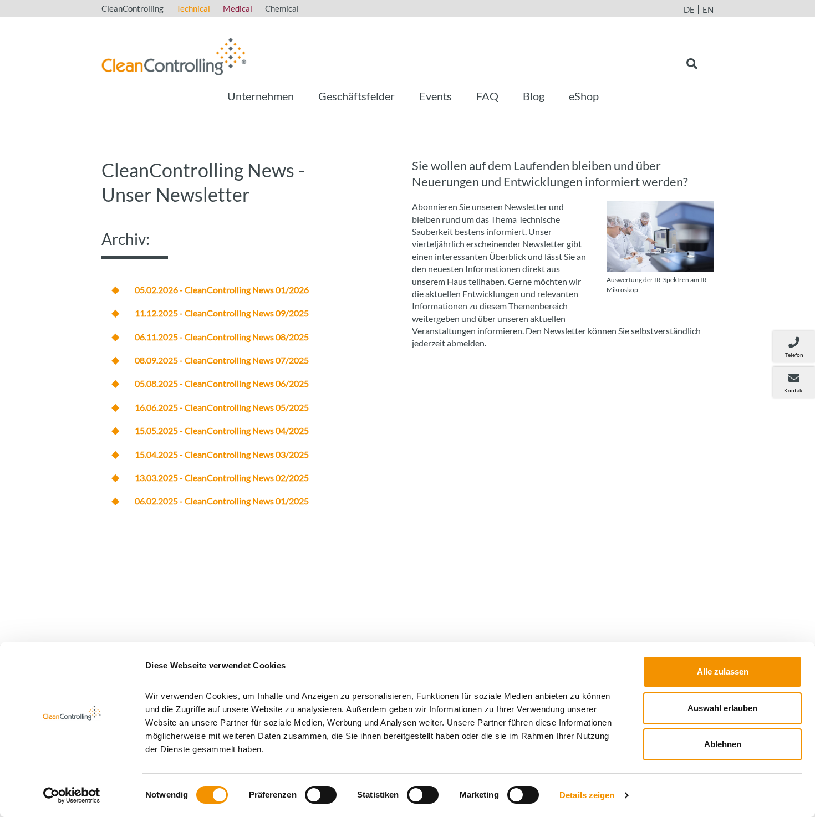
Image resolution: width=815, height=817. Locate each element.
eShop (584, 96)
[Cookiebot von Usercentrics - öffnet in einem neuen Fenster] (71, 795)
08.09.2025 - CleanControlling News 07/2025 (222, 360)
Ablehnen (722, 744)
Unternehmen (260, 96)
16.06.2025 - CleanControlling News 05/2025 (222, 407)
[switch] (321, 795)
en (708, 9)
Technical (193, 8)
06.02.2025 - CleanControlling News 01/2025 (222, 501)
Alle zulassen (722, 671)
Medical (237, 8)
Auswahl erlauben (722, 708)
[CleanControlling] (174, 55)
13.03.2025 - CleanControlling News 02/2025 (222, 477)
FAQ (487, 96)
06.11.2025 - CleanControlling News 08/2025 (222, 336)
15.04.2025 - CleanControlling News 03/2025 (222, 454)
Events (435, 96)
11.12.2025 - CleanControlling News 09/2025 (222, 313)
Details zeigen (586, 795)
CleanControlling (132, 8)
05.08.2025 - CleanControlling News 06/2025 (222, 383)
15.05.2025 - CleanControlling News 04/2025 (222, 430)
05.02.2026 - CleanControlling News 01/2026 (222, 289)
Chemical (282, 8)
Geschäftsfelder (356, 96)
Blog (533, 96)
